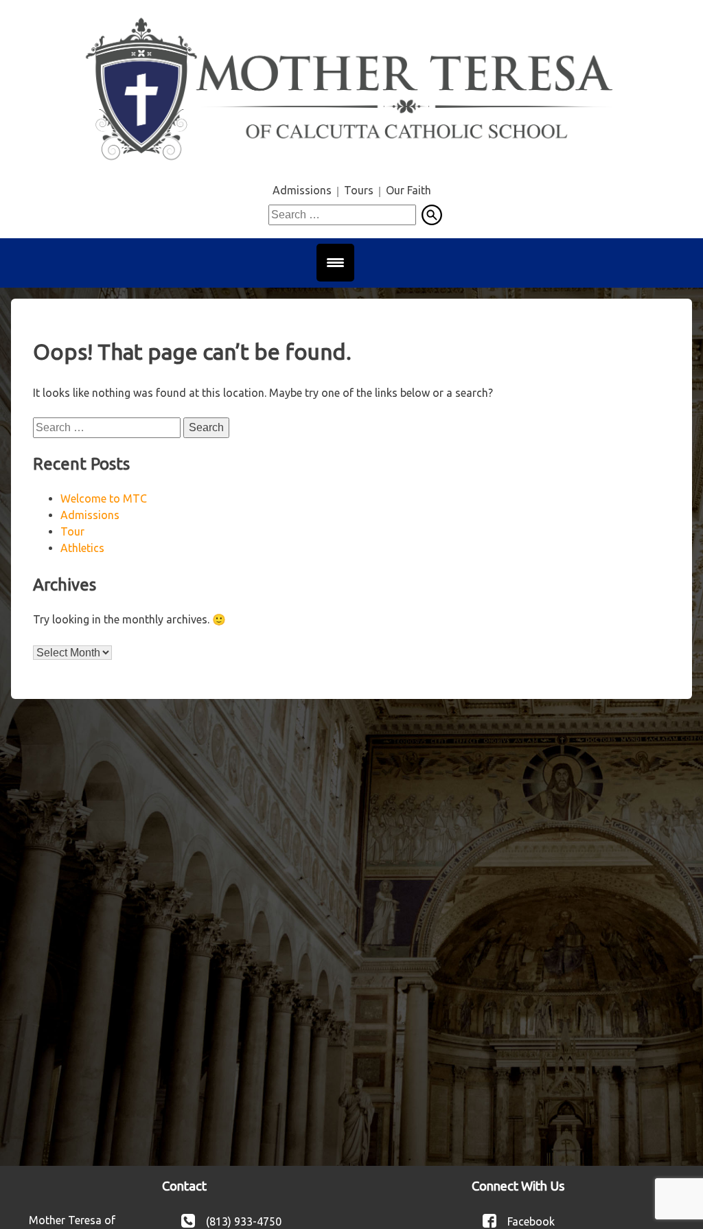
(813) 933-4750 (243, 1221)
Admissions (302, 190)
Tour (72, 531)
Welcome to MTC (103, 498)
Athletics (82, 548)
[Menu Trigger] (335, 263)
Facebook (531, 1221)
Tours (358, 190)
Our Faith (408, 190)
